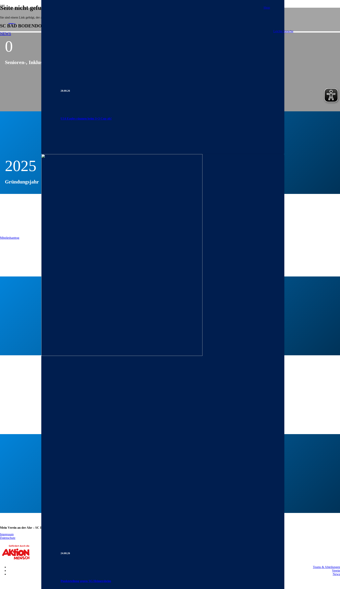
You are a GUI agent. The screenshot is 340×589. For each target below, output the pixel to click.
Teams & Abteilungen (326, 567)
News (336, 574)
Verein (336, 570)
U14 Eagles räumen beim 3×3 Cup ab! (86, 118)
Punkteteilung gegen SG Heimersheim (86, 581)
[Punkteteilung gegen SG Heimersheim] (121, 354)
